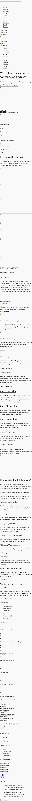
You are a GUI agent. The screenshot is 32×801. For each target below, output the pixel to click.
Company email (5, 710)
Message (3, 726)
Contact (5, 15)
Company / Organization (7, 708)
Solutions (6, 11)
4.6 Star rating (4, 124)
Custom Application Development (13, 787)
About (5, 13)
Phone (2, 712)
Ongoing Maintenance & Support (13, 789)
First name (3, 704)
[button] (4, 30)
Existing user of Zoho (6, 718)
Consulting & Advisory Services (12, 785)
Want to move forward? (7, 272)
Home (5, 7)
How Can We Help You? (7, 714)
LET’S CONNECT (9, 268)
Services (5, 9)
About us (6, 738)
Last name (3, 706)
